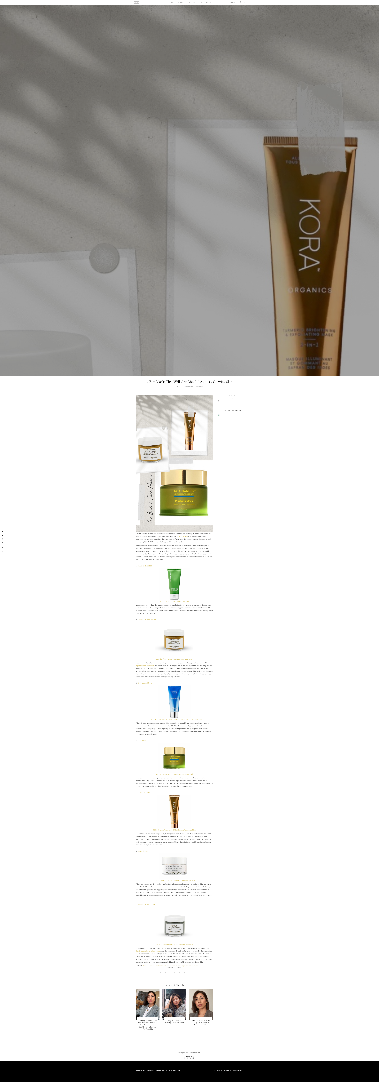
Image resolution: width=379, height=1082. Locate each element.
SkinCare (199, 386)
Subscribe (234, 2)
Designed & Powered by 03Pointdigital (228, 1070)
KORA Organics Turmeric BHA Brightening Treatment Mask (174, 830)
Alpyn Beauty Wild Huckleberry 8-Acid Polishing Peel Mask (174, 880)
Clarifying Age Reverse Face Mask (148, 951)
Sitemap (240, 1068)
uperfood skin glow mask (145, 666)
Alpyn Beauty (142, 851)
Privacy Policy (216, 1068)
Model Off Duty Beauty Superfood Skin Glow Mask (174, 659)
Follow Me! (189, 1058)
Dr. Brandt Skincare (145, 683)
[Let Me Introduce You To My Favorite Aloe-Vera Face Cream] (147, 1004)
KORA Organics (143, 793)
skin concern (183, 536)
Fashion (171, 2)
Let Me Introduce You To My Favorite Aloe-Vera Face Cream (147, 1023)
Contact (226, 1068)
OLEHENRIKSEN (144, 566)
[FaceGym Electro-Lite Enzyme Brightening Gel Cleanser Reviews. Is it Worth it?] (174, 1004)
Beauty (181, 2)
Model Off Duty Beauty (146, 620)
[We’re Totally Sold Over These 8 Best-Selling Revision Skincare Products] (201, 1004)
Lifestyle (191, 2)
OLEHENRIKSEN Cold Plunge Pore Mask (174, 601)
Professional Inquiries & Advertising (150, 1068)
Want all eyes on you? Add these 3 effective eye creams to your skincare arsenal (171, 966)
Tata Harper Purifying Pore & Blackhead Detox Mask (174, 774)
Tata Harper (142, 741)
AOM (136, 2)
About (208, 2)
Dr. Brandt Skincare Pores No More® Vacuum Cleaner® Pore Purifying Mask (174, 719)
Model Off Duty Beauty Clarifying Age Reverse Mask (174, 944)
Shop (200, 2)
